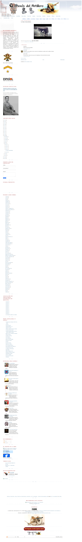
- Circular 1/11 (7, 308)
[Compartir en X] (35, 40)
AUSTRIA (6, 214)
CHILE (6, 237)
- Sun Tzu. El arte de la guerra (9, 355)
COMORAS (7, 241)
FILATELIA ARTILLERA (9, 256)
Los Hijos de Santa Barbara (9, 150)
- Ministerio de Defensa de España (9, 352)
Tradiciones (6, 289)
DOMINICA (7, 249)
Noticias (6, 276)
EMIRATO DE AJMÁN (8, 254)
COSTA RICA (7, 244)
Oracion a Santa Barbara (11, 363)
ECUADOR (7, 250)
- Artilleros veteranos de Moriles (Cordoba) (11, 328)
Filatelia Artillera (58, 16)
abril (5, 153)
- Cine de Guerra (7, 336)
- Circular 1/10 (7, 313)
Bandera (6, 217)
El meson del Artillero (6, 453)
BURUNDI (6, 229)
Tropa (6, 290)
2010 (5, 134)
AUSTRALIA (7, 213)
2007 (5, 158)
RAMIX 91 (9, 385)
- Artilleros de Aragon (8, 327)
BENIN (6, 221)
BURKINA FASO (7, 228)
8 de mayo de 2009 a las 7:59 (26, 52)
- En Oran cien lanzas (8, 342)
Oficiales (6, 277)
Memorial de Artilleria (8, 273)
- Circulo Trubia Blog (8, 338)
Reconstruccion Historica (8, 282)
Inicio (4, 16)
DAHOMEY (7, 247)
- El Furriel (6, 341)
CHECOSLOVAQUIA (8, 236)
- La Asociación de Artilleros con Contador (11, 314)
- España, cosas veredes (8, 343)
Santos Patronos (7, 287)
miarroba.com (36, 503)
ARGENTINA (7, 210)
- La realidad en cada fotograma (9, 348)
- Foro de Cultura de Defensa (9, 345)
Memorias (6, 274)
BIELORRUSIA (7, 224)
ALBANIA (6, 200)
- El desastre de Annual (8, 340)
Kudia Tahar (7, 269)
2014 (5, 128)
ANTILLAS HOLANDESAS (9, 209)
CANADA (6, 233)
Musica (6, 275)
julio (5, 142)
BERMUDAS (7, 222)
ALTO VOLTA (7, 203)
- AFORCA (7, 324)
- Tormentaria (7, 356)
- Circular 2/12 (7, 302)
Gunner (12, 472)
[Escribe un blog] (34, 40)
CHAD (6, 235)
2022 (5, 121)
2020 (5, 124)
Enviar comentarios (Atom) (28, 61)
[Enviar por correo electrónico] (33, 40)
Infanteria (6, 267)
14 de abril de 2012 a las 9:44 (26, 56)
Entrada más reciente (23, 59)
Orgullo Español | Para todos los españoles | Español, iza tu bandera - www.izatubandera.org (27, 496)
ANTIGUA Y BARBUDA (8, 208)
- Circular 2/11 (7, 307)
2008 (5, 156)
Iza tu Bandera (54, 496)
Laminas (6, 270)
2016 (5, 127)
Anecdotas (6, 204)
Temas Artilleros (24, 16)
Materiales (33, 16)
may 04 (7, 149)
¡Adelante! (6, 466)
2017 (5, 125)
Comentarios (6, 442)
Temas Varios (29, 16)
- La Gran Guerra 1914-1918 (9, 347)
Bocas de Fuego (39, 16)
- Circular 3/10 (7, 311)
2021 (5, 122)
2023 (5, 120)
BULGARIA (7, 227)
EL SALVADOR (7, 253)
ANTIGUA (6, 207)
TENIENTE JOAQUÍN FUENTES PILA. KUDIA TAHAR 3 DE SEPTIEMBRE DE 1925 (10, 89)
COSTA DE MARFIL (8, 243)
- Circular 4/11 (7, 305)
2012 (5, 131)
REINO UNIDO (7, 283)
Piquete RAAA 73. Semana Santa (9, 465)
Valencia (7, 452)
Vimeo (60, 496)
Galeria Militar (13, 16)
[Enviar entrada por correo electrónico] (32, 40)
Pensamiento (48, 16)
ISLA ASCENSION (8, 268)
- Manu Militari (7, 349)
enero (6, 155)
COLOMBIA (7, 240)
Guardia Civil (7, 260)
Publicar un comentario (23, 58)
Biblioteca (53, 16)
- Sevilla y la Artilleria (8, 354)
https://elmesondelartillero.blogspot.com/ (40, 512)
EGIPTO (6, 251)
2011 (5, 132)
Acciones (6, 197)
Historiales (8, 16)
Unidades (6, 291)
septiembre (6, 139)
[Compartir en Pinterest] (37, 40)
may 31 (7, 144)
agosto (6, 140)
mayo (6, 143)
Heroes (6, 261)
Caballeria (6, 230)
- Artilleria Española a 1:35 (8, 326)
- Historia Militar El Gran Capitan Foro (10, 346)
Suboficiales (7, 288)
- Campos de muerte (8, 334)
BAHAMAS (7, 215)
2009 (5, 135)
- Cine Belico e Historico (8, 335)
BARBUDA (7, 220)
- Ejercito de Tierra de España (9, 339)
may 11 (7, 147)
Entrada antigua (62, 59)
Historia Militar (7, 263)
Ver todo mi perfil (11, 475)
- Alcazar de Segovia (8, 325)
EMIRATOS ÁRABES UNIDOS (9, 255)
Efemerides (43, 16)
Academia (6, 196)
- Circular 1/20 (7, 301)
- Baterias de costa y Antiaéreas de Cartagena (11, 333)
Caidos (6, 231)
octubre (6, 138)
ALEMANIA (7, 202)
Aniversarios (7, 206)
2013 (5, 129)
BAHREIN (6, 216)
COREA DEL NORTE (8, 242)
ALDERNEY (7, 201)
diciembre (6, 136)
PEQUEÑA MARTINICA (9, 281)
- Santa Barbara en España (8, 353)
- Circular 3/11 (7, 306)
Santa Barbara (7, 284)
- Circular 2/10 (7, 312)
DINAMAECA (7, 248)
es (8, 451)
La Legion (6, 464)
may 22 (7, 146)
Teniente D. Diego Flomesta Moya (12, 429)
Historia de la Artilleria (29, 41)
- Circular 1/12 (7, 304)
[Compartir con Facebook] (36, 40)
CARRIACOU (7, 234)
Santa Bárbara (18, 16)
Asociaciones (7, 211)
